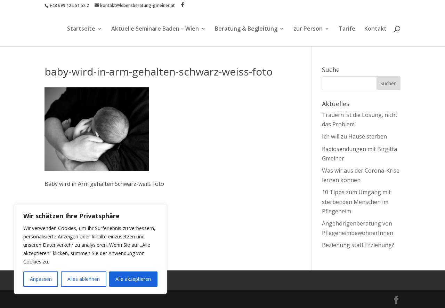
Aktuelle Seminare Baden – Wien (155, 29)
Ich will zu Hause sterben (354, 136)
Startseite (81, 29)
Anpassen (41, 279)
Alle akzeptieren (133, 279)
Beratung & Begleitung (246, 29)
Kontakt (375, 29)
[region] (90, 249)
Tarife (347, 29)
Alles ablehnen (83, 279)
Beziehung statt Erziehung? (358, 245)
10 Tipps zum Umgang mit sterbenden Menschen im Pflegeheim (356, 201)
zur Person (308, 29)
